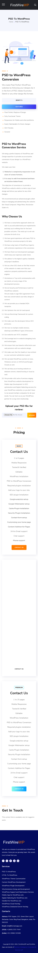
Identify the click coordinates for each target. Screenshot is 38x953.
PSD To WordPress (9, 872)
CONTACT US (19, 547)
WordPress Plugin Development (13, 886)
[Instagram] (7, 861)
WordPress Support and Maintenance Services (18, 892)
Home (11, 22)
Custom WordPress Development (14, 882)
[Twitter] (10, 861)
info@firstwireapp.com (14, 926)
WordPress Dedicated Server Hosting (15, 907)
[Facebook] (3, 861)
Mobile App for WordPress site (13, 895)
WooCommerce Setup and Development (16, 889)
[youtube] (14, 861)
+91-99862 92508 (14, 933)
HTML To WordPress (9, 875)
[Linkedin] (18, 861)
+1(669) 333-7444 (13, 929)
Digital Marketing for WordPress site (14, 898)
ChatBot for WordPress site (11, 901)
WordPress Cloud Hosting (11, 904)
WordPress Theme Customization (13, 879)
